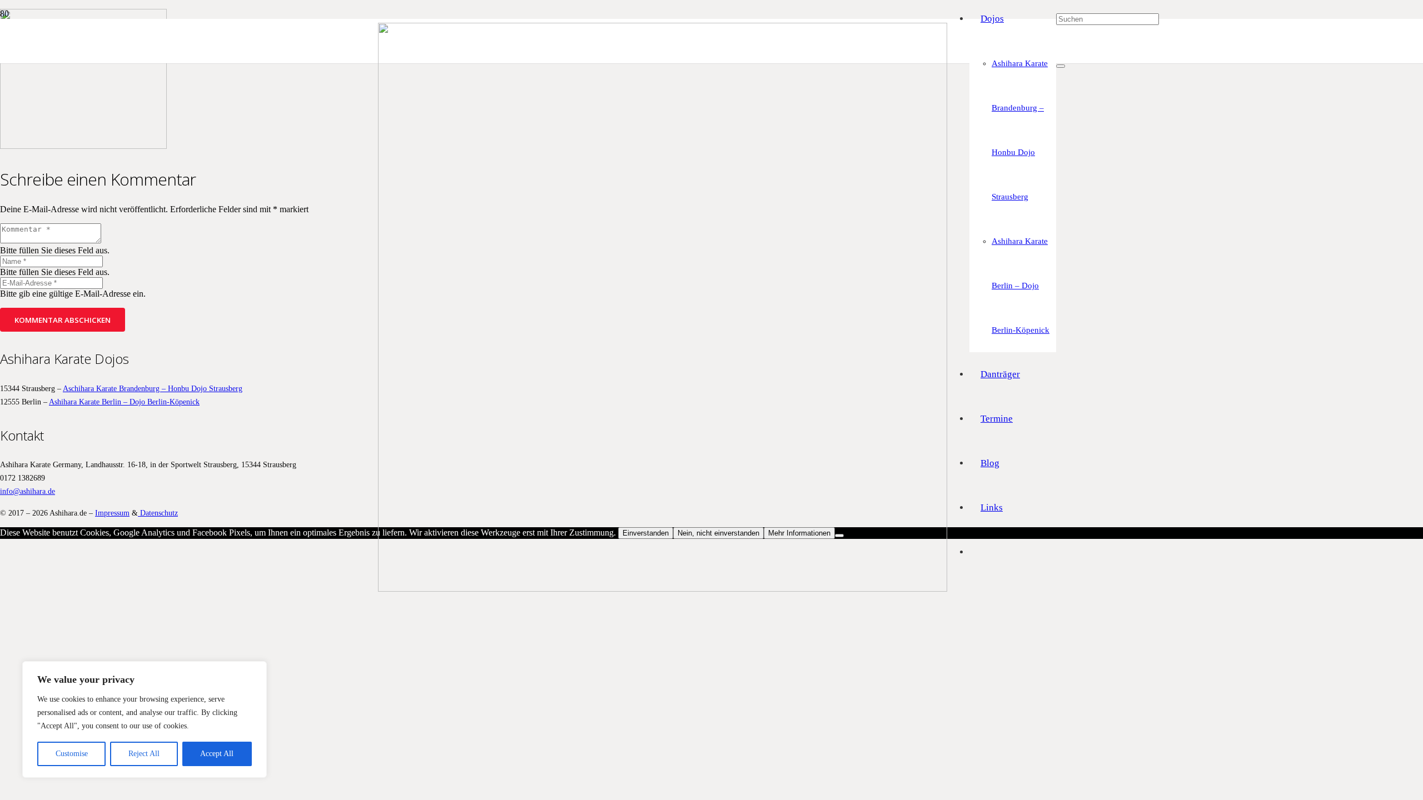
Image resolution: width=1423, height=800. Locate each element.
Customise (72, 753)
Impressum (112, 512)
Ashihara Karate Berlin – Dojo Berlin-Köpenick (124, 401)
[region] (144, 719)
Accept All (216, 753)
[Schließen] (1060, 66)
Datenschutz (158, 512)
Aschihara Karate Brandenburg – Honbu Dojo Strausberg (152, 388)
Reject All (144, 753)
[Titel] (662, 588)
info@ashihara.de (27, 491)
